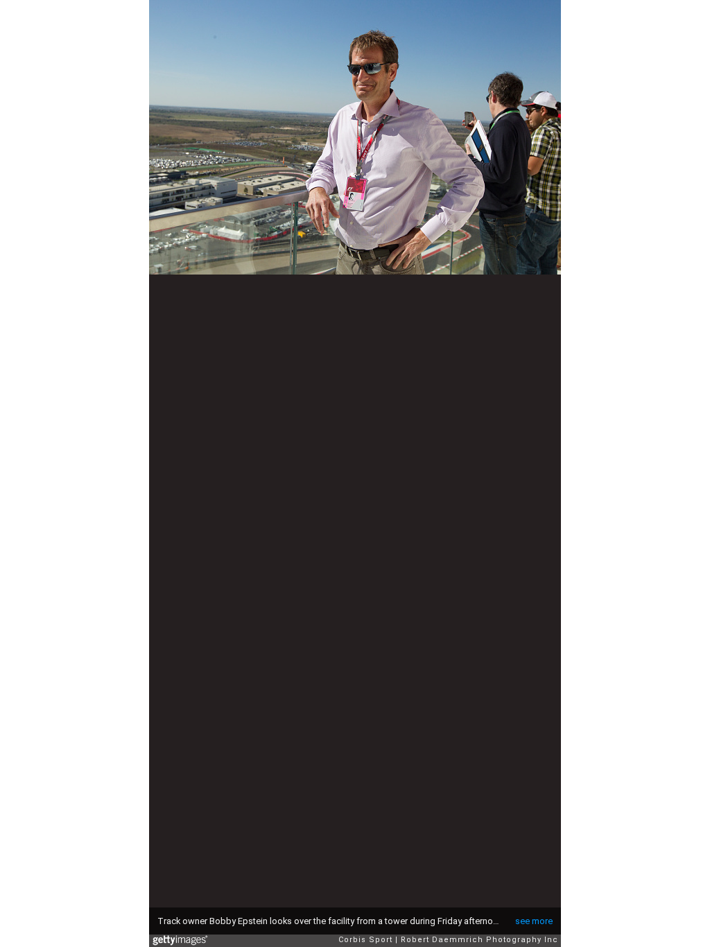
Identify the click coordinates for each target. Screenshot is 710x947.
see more (534, 921)
